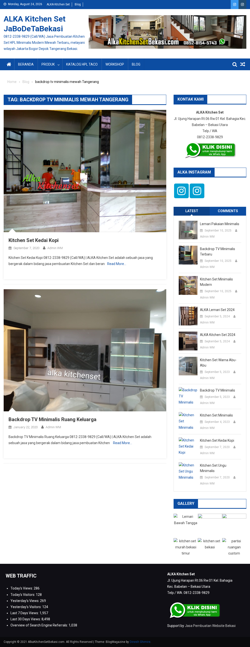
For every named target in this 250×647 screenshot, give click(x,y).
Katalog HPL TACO (82, 64)
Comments (228, 211)
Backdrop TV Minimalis (217, 390)
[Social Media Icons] (181, 191)
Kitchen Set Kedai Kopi (34, 240)
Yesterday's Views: (25, 601)
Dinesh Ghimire (140, 642)
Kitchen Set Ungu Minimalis (213, 468)
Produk (48, 64)
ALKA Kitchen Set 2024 (217, 335)
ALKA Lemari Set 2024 (217, 310)
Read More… (116, 264)
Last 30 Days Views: (26, 619)
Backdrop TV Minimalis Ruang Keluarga (52, 419)
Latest (191, 211)
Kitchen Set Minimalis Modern (216, 282)
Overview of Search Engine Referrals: (39, 625)
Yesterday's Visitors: (26, 607)
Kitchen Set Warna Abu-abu (218, 362)
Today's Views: (22, 588)
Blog (78, 4)
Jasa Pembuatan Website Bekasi (210, 626)
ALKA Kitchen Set (58, 4)
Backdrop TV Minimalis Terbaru (217, 251)
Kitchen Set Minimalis (216, 415)
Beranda (26, 64)
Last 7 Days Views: (25, 613)
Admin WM (55, 248)
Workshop (114, 64)
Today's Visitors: (23, 595)
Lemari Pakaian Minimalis (219, 224)
